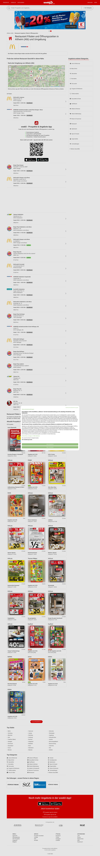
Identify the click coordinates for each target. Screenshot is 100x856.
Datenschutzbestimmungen (72, 407)
